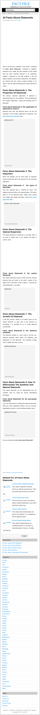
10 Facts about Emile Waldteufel (12, 543)
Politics (4, 660)
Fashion (4, 618)
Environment (6, 614)
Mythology (5, 649)
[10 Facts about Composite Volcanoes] (7, 487)
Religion (4, 667)
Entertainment (6, 611)
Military (4, 642)
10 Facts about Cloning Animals (21, 520)
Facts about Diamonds (16, 472)
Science (10, 13)
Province (4, 663)
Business (5, 581)
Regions (4, 665)
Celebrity (4, 583)
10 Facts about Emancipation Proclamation (15, 552)
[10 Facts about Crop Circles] (7, 499)
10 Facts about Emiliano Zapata (11, 547)
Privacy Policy (6, 703)
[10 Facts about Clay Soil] (7, 511)
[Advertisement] (20, 44)
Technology (5, 681)
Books (4, 576)
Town (3, 684)
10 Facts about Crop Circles (20, 497)
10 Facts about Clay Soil (19, 509)
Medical (4, 639)
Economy (5, 607)
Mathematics (6, 637)
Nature (4, 651)
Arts (3, 565)
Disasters (5, 604)
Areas (4, 562)
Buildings (5, 579)
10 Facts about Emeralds (9, 550)
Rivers (4, 670)
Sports (4, 677)
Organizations (6, 653)
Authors (4, 569)
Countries (5, 595)
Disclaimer (5, 701)
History (4, 625)
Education (5, 609)
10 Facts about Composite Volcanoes (23, 484)
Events (4, 616)
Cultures (4, 600)
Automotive (5, 572)
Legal (3, 632)
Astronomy (5, 567)
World (4, 688)
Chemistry (5, 588)
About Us (5, 696)
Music (4, 646)
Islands (4, 630)
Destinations (6, 602)
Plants (4, 658)
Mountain (5, 644)
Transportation (6, 686)
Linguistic (5, 635)
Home (4, 13)
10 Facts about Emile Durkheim (11, 545)
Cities (4, 590)
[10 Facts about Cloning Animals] (7, 522)
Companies (5, 593)
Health (4, 623)
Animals (4, 560)
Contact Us (5, 698)
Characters (5, 586)
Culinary (4, 597)
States (4, 679)
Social (4, 674)
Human (4, 628)
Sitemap (4, 705)
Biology (4, 574)
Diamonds (8, 472)
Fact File (21, 4)
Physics (4, 656)
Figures (4, 621)
